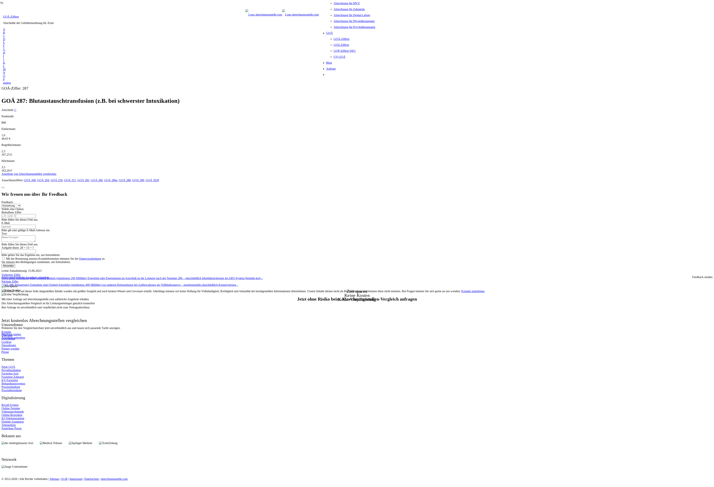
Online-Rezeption (11, 415)
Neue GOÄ (8, 366)
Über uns (6, 335)
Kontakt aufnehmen (473, 291)
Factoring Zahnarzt (12, 376)
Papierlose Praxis (11, 428)
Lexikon (6, 342)
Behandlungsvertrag (13, 383)
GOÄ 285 (83, 180)
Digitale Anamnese (12, 421)
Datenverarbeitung (90, 258)
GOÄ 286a (110, 180)
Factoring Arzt (9, 373)
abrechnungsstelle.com (114, 478)
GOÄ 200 (30, 180)
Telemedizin (8, 425)
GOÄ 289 (138, 180)
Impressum (76, 478)
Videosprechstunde (12, 411)
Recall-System (9, 405)
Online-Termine (10, 408)
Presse (5, 352)
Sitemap (54, 478)
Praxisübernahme (11, 390)
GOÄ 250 (56, 180)
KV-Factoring (9, 380)
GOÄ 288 (125, 180)
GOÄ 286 (97, 180)
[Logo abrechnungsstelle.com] (282, 14)
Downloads (8, 338)
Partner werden (10, 348)
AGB (64, 478)
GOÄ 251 (70, 180)
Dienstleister (8, 345)
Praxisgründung (10, 386)
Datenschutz (91, 478)
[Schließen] (2, 187)
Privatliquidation (11, 370)
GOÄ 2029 (152, 180)
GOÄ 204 (43, 180)
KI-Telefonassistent (12, 418)
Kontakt (6, 331)
